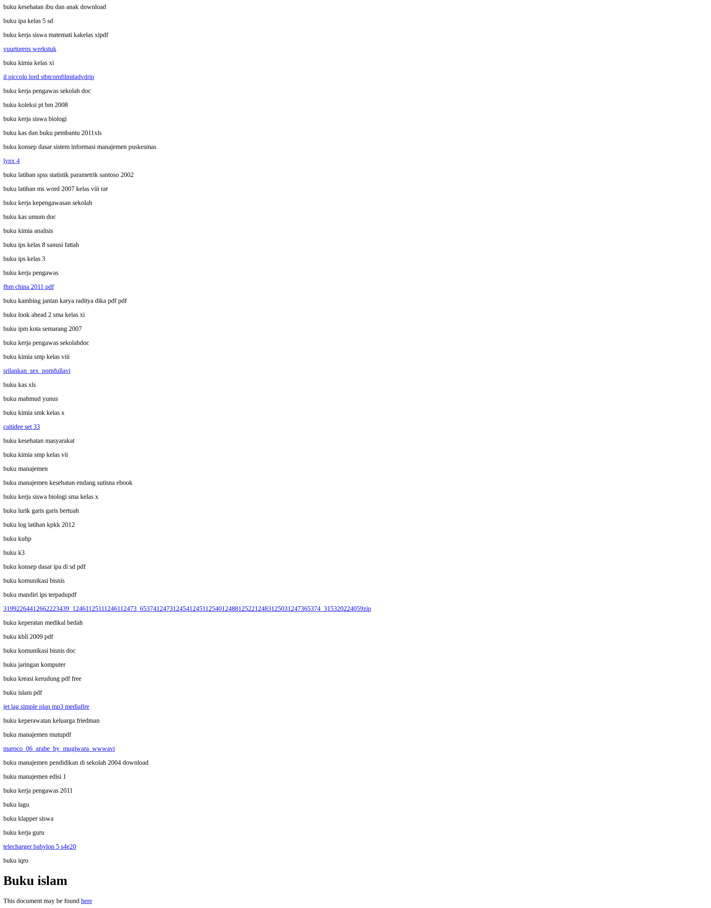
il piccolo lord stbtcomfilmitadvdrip (48, 76)
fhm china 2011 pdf (28, 286)
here (86, 900)
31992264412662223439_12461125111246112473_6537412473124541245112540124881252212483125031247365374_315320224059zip (187, 608)
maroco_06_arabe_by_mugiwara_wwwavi (59, 748)
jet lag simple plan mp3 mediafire (46, 706)
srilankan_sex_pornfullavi (36, 370)
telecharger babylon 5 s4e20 (39, 846)
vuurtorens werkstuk (29, 48)
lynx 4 (11, 160)
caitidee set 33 (21, 426)
